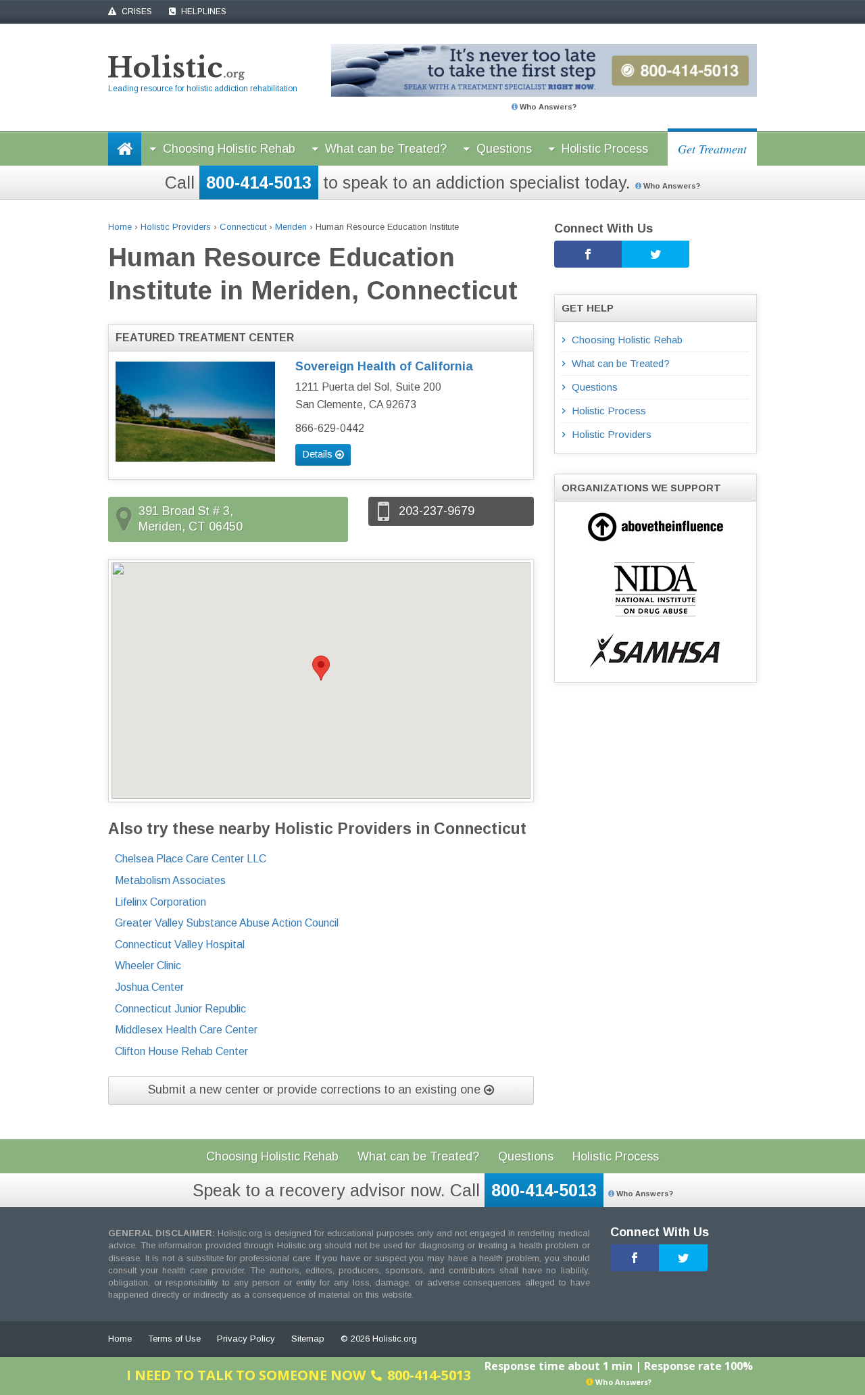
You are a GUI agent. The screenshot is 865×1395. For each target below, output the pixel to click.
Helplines (202, 11)
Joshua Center (149, 987)
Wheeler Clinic (148, 965)
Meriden (291, 227)
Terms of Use (174, 1338)
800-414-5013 (259, 182)
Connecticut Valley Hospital (180, 944)
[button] (321, 668)
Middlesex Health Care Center (186, 1029)
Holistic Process (605, 148)
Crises (136, 11)
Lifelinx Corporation (160, 902)
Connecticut (243, 227)
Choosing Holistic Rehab (229, 148)
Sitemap (307, 1338)
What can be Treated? (386, 148)
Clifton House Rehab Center (181, 1051)
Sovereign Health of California (384, 366)
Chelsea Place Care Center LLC (190, 858)
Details (318, 454)
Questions (504, 148)
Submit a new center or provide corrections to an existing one (316, 1089)
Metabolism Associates (170, 880)
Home (120, 227)
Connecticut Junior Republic (180, 1008)
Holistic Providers (176, 227)
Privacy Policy (246, 1338)
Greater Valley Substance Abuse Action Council (227, 923)
